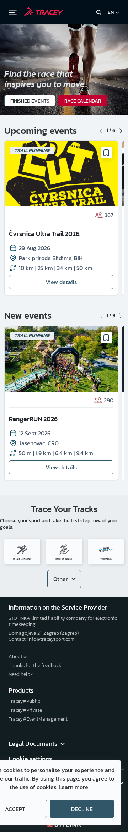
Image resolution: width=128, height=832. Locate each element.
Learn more (73, 787)
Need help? (21, 674)
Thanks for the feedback (35, 665)
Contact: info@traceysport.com (42, 639)
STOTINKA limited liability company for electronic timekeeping (63, 621)
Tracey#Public (24, 701)
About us (18, 656)
